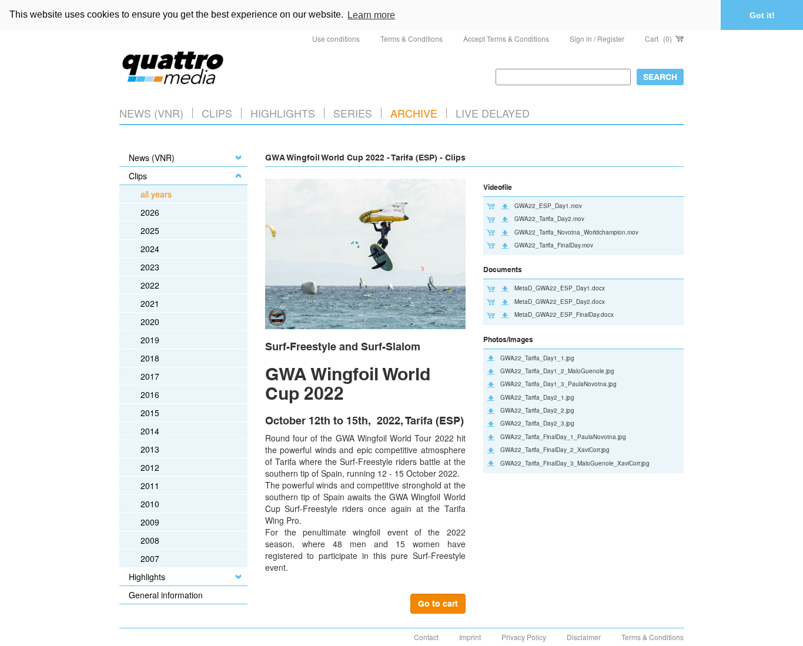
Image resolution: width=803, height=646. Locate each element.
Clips (217, 113)
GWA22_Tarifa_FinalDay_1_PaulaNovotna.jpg (563, 437)
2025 (149, 230)
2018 (149, 358)
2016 (149, 394)
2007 (149, 558)
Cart (658, 38)
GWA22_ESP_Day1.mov (548, 206)
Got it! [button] (762, 15)
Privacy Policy (523, 637)
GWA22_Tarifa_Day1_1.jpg (537, 358)
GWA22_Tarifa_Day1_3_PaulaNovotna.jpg (558, 384)
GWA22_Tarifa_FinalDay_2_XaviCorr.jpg (555, 450)
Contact (426, 637)
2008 (149, 540)
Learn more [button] (371, 15)
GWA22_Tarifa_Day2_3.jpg (537, 423)
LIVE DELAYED (493, 113)
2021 (149, 303)
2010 (149, 504)
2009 (149, 522)
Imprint (470, 637)
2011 (149, 485)
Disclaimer (584, 637)
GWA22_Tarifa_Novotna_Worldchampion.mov (576, 232)
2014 (149, 431)
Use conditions (336, 38)
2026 (149, 212)
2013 (149, 449)
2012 (149, 467)
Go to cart (438, 603)
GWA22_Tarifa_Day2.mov (549, 219)
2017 (149, 376)
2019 (149, 340)
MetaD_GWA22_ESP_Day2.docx (559, 301)
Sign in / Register (597, 38)
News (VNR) (151, 113)
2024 (149, 249)
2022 (149, 285)
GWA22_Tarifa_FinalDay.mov (553, 245)
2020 (149, 321)
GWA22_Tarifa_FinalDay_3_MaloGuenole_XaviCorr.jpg (575, 463)
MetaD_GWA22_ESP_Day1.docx (559, 288)
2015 (149, 413)
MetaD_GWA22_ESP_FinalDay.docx (564, 314)
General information (166, 595)
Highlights (147, 577)
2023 (149, 267)
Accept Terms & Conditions (506, 38)
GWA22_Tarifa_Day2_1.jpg (537, 397)
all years (156, 194)
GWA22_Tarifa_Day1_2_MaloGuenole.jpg (557, 371)
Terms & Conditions (411, 38)
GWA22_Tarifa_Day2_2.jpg (537, 410)
